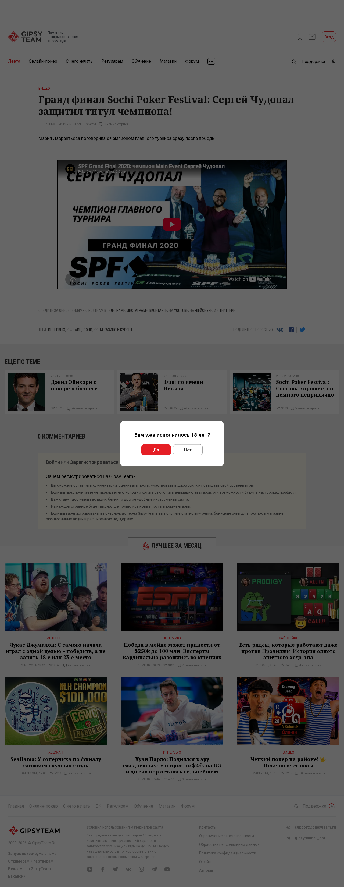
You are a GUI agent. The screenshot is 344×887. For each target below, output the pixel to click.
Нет (188, 449)
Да (156, 449)
